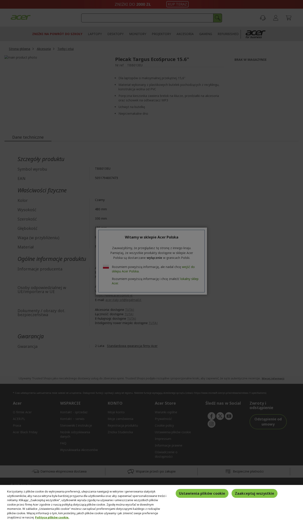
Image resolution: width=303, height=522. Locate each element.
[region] (151, 503)
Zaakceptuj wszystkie (254, 493)
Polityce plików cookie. (52, 517)
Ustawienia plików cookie (202, 493)
